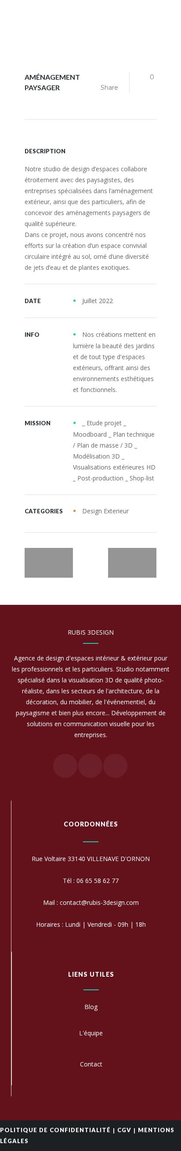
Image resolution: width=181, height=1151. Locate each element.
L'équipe (91, 1033)
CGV (124, 1129)
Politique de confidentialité (55, 1129)
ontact (93, 1064)
